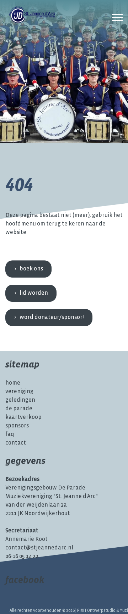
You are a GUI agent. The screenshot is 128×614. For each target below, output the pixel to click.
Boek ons (31, 269)
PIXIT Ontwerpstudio (96, 611)
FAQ (9, 434)
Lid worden (34, 293)
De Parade (18, 408)
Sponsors (17, 425)
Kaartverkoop (23, 417)
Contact (15, 443)
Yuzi (124, 611)
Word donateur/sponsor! (52, 317)
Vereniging (19, 391)
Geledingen (20, 400)
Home (12, 383)
